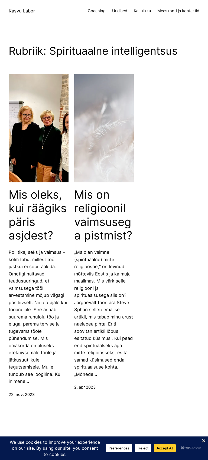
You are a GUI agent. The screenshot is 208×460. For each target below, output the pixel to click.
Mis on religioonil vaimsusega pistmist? (103, 215)
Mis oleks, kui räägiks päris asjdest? (38, 215)
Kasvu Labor (22, 11)
